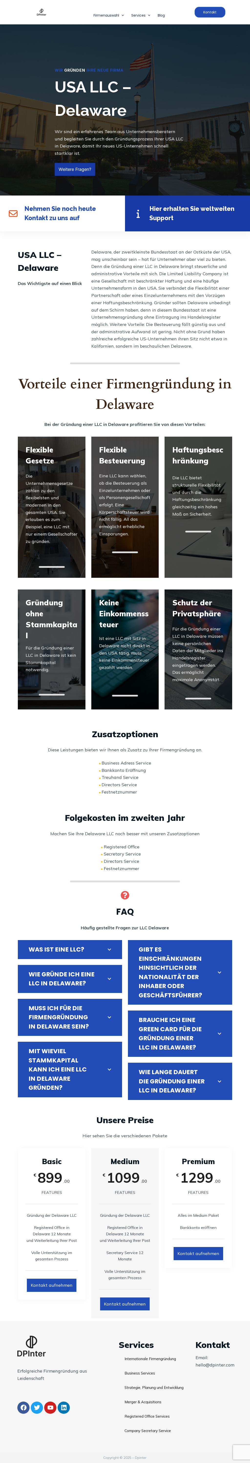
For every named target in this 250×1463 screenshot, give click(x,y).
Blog (161, 15)
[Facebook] (23, 1408)
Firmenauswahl (106, 15)
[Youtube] (50, 1408)
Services (138, 15)
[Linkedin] (64, 1408)
